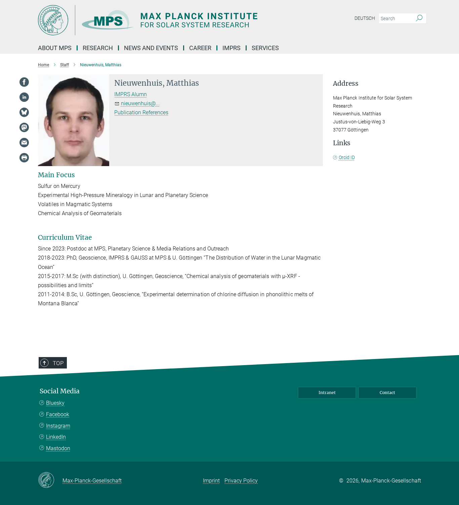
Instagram (58, 426)
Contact (387, 392)
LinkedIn (56, 437)
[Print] (24, 158)
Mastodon (58, 448)
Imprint (211, 480)
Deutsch (364, 18)
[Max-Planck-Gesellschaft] (50, 480)
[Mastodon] (24, 127)
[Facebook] (24, 82)
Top (58, 363)
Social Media (60, 391)
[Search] (419, 18)
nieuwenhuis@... (140, 103)
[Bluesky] (24, 112)
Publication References (141, 112)
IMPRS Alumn (130, 94)
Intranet (327, 392)
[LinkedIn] (24, 97)
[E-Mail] (24, 143)
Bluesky (55, 403)
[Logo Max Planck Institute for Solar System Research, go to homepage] (164, 20)
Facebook (57, 414)
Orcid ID (347, 157)
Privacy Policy (241, 480)
